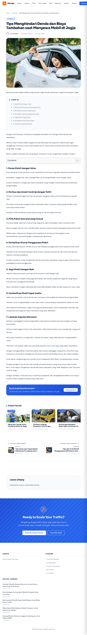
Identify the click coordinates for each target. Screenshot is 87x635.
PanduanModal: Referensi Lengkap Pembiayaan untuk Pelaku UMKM (21, 617)
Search (74, 3)
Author (66, 3)
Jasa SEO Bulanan (53, 559)
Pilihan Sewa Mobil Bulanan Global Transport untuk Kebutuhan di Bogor (20, 609)
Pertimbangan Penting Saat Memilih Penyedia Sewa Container (20, 593)
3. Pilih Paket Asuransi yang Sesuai (24, 111)
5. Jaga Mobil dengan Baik (21, 117)
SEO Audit (50, 570)
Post (34, 3)
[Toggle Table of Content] (76, 160)
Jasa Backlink (51, 563)
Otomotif (15, 13)
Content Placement (53, 566)
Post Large (42, 3)
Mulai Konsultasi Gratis (34, 533)
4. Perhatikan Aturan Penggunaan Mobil (26, 114)
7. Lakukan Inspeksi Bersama (22, 124)
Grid (50, 3)
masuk (21, 485)
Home (19, 3)
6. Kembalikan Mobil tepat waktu (23, 120)
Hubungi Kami (71, 390)
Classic (27, 3)
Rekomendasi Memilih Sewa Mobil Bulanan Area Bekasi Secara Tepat (21, 601)
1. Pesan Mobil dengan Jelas (22, 104)
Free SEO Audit (56, 533)
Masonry (58, 3)
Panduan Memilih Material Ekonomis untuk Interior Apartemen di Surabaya (20, 585)
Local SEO (50, 573)
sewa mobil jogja (52, 346)
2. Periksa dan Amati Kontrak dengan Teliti (27, 107)
